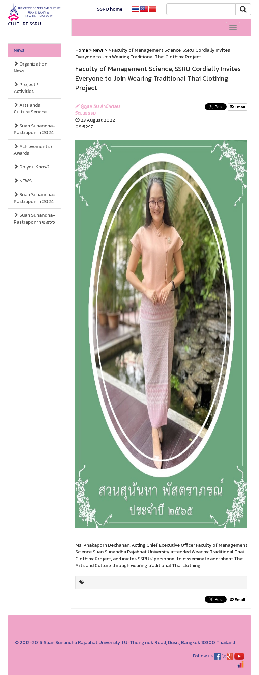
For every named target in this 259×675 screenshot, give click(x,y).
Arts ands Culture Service (30, 108)
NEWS (25, 180)
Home (81, 50)
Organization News (30, 67)
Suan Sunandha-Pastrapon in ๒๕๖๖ (34, 219)
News (18, 50)
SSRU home (109, 9)
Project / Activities (25, 88)
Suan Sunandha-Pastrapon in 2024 (34, 129)
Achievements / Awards (33, 150)
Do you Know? (34, 167)
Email (239, 107)
